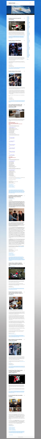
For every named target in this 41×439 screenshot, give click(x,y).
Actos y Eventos (12, 335)
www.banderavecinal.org (11, 253)
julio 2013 (28, 56)
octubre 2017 (28, 27)
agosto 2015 (28, 42)
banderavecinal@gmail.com (18, 178)
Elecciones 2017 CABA (11, 36)
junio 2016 (28, 36)
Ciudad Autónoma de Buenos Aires (16, 288)
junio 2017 (28, 29)
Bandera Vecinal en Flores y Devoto (15, 71)
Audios (11, 288)
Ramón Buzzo (22, 192)
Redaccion (14, 20)
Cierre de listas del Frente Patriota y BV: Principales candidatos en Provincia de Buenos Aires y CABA (15, 105)
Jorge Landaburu (15, 192)
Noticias (16, 36)
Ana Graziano (14, 258)
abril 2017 (28, 30)
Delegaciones (12, 190)
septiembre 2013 (28, 55)
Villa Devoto (22, 101)
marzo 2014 (28, 52)
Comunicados (14, 67)
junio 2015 (28, 43)
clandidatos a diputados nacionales (15, 336)
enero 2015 (28, 46)
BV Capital (11, 67)
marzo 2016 (28, 38)
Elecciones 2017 (19, 67)
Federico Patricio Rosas (10, 101)
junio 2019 (28, 20)
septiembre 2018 (28, 22)
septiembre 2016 (28, 34)
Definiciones (23, 288)
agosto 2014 (28, 49)
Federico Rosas (13, 259)
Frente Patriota (24, 14)
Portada (17, 36)
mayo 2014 (28, 51)
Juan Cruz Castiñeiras (22, 259)
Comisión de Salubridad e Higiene (20, 336)
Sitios (26, 14)
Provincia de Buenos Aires (22, 36)
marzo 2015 (28, 45)
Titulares (9, 336)
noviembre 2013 (28, 54)
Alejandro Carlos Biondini (11, 191)
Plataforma (17, 14)
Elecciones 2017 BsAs (22, 190)
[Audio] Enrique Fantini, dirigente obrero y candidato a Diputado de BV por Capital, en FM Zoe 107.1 (16, 371)
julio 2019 (28, 19)
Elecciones (21, 14)
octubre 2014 (28, 48)
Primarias (16, 37)
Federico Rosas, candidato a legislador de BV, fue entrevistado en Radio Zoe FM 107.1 (16, 264)
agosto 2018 (28, 23)
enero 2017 (28, 32)
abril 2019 (28, 21)
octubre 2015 (28, 41)
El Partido (11, 14)
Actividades (14, 14)
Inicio (9, 14)
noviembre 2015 (28, 40)
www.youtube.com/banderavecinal (12, 255)
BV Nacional (17, 431)
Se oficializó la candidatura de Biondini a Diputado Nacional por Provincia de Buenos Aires (16, 196)
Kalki (14, 37)
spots (23, 37)
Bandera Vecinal (12, 3)
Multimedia (14, 36)
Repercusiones (12, 289)
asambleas (18, 432)
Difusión (15, 67)
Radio (10, 289)
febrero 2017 (28, 31)
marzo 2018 (28, 24)
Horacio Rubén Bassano (12, 192)
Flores (13, 101)
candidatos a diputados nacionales (15, 191)
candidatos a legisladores (21, 191)
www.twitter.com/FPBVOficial (11, 186)
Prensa (19, 14)
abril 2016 (28, 37)
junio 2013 (28, 57)
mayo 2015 (28, 44)
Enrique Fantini (11, 259)
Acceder (27, 59)
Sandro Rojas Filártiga (21, 37)
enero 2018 (28, 25)
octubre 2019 (28, 18)
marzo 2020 (28, 17)
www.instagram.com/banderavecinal (12, 429)
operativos (18, 101)
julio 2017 (28, 28)
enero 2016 (28, 39)
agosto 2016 (28, 35)
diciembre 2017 (28, 26)
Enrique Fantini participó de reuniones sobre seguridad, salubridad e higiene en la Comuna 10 (16, 293)
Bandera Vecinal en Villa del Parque (15, 40)
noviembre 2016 (28, 33)
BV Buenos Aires (15, 431)
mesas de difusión (10, 68)
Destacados (14, 190)
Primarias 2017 (18, 37)
